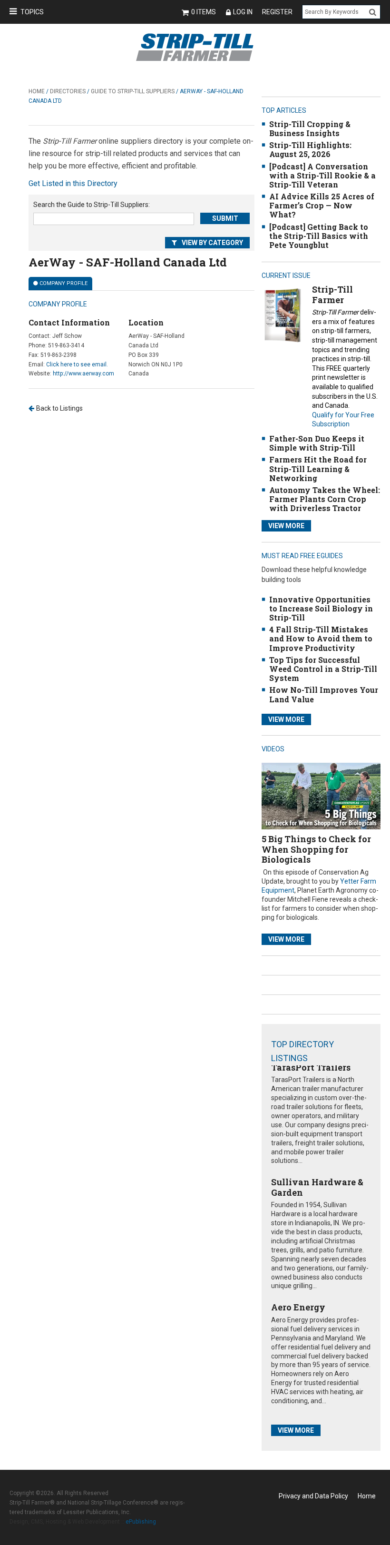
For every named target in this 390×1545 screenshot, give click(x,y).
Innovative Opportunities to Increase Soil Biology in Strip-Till (321, 608)
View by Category (212, 242)
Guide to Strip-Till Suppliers (133, 91)
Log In (243, 12)
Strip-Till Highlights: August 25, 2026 (310, 149)
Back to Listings (59, 408)
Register (277, 12)
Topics (32, 12)
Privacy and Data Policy (313, 1496)
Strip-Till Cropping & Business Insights (310, 128)
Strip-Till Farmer (332, 294)
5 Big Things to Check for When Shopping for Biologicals (316, 849)
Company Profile (63, 283)
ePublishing (141, 1521)
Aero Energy (298, 1307)
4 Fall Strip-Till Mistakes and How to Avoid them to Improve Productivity (320, 638)
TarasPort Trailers (311, 1067)
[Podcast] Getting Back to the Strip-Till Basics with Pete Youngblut (318, 236)
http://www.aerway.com (83, 373)
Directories (68, 91)
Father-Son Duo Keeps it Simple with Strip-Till (316, 443)
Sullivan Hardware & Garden (317, 1187)
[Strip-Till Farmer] (282, 314)
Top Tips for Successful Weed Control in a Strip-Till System (323, 669)
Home (37, 91)
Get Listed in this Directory (73, 183)
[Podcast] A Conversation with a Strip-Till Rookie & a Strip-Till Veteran (322, 175)
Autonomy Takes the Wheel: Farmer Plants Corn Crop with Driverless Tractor (324, 499)
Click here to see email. (77, 364)
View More (286, 526)
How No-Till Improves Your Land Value (323, 694)
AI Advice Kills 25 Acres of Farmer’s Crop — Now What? (321, 205)
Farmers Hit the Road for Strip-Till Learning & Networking (318, 468)
